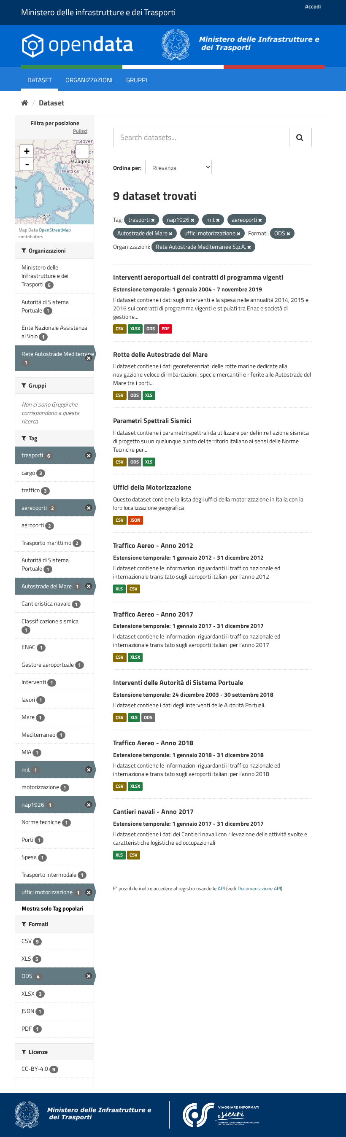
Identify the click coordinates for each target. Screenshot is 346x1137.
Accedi (313, 6)
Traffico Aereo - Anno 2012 (153, 545)
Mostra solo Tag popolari (53, 908)
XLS (148, 395)
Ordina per (126, 167)
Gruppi (136, 80)
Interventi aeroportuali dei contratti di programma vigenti (198, 277)
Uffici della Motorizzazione (152, 487)
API (221, 888)
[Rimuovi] (153, 220)
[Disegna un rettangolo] (82, 151)
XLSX (135, 329)
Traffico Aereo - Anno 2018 (153, 743)
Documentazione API (259, 888)
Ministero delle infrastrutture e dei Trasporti (98, 12)
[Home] (24, 102)
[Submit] (300, 137)
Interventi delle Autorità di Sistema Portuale (178, 682)
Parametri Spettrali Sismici (152, 420)
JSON (135, 520)
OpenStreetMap (55, 229)
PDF (166, 329)
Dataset (39, 80)
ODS (150, 329)
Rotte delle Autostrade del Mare (160, 354)
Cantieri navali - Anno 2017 (153, 811)
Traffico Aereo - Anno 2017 (153, 614)
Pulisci (80, 131)
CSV (120, 329)
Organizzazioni (89, 80)
